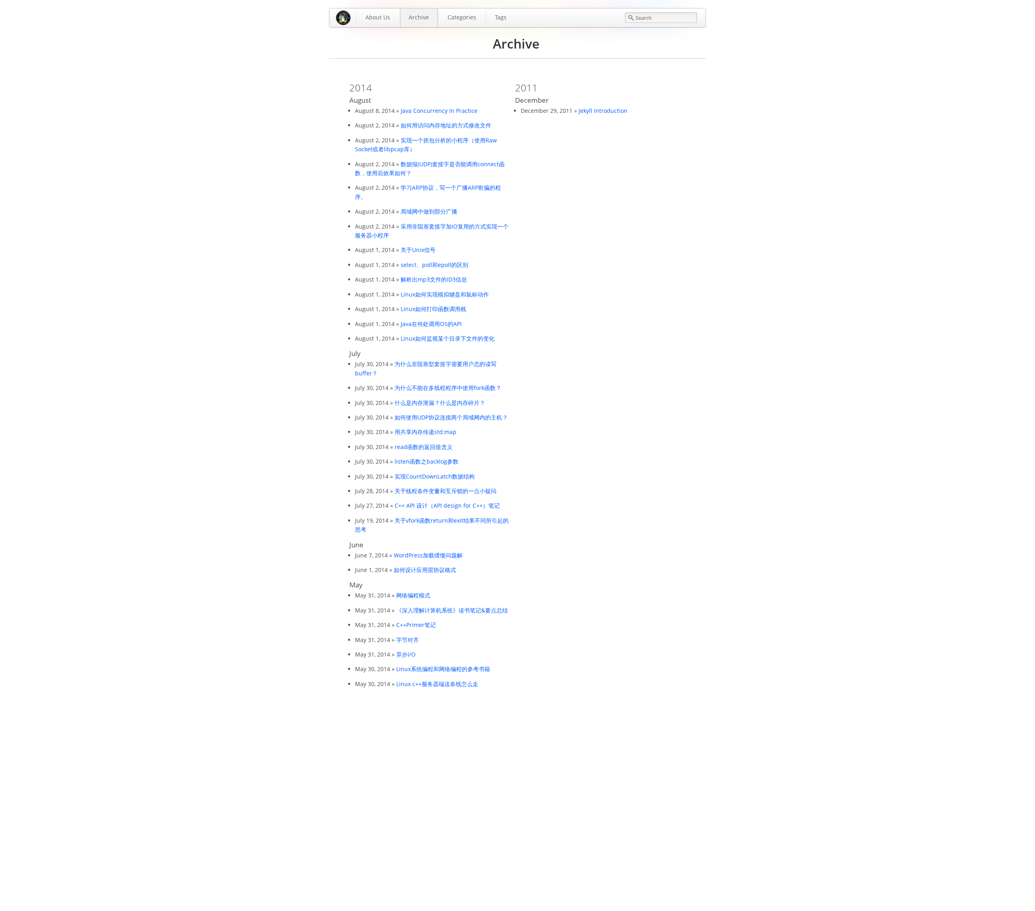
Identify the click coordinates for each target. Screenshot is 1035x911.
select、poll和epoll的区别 (434, 265)
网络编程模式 (413, 595)
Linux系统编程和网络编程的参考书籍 (443, 669)
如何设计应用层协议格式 (425, 570)
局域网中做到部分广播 (429, 211)
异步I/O (406, 654)
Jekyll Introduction (603, 110)
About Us (377, 17)
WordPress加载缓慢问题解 (428, 555)
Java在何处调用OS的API (431, 324)
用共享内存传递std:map (425, 432)
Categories (462, 17)
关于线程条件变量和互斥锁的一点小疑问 (445, 491)
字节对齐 (407, 640)
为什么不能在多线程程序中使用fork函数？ (448, 388)
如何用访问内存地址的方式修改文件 (446, 125)
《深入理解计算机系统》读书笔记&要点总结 (452, 610)
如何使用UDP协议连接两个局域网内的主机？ (451, 417)
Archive (419, 17)
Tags (501, 17)
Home (343, 18)
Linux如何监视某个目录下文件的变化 (447, 338)
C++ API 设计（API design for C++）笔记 (447, 505)
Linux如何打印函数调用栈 (433, 309)
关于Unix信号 (418, 250)
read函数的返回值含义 (423, 447)
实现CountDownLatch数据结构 (435, 476)
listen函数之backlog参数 (426, 461)
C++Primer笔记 (416, 625)
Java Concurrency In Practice (439, 110)
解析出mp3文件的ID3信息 (434, 279)
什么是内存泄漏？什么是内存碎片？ (440, 403)
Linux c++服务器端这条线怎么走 (437, 684)
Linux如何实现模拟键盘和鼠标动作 (445, 294)
